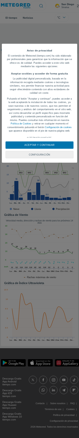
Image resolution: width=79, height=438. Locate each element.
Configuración (39, 154)
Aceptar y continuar (39, 145)
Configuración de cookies (58, 127)
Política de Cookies (21, 123)
